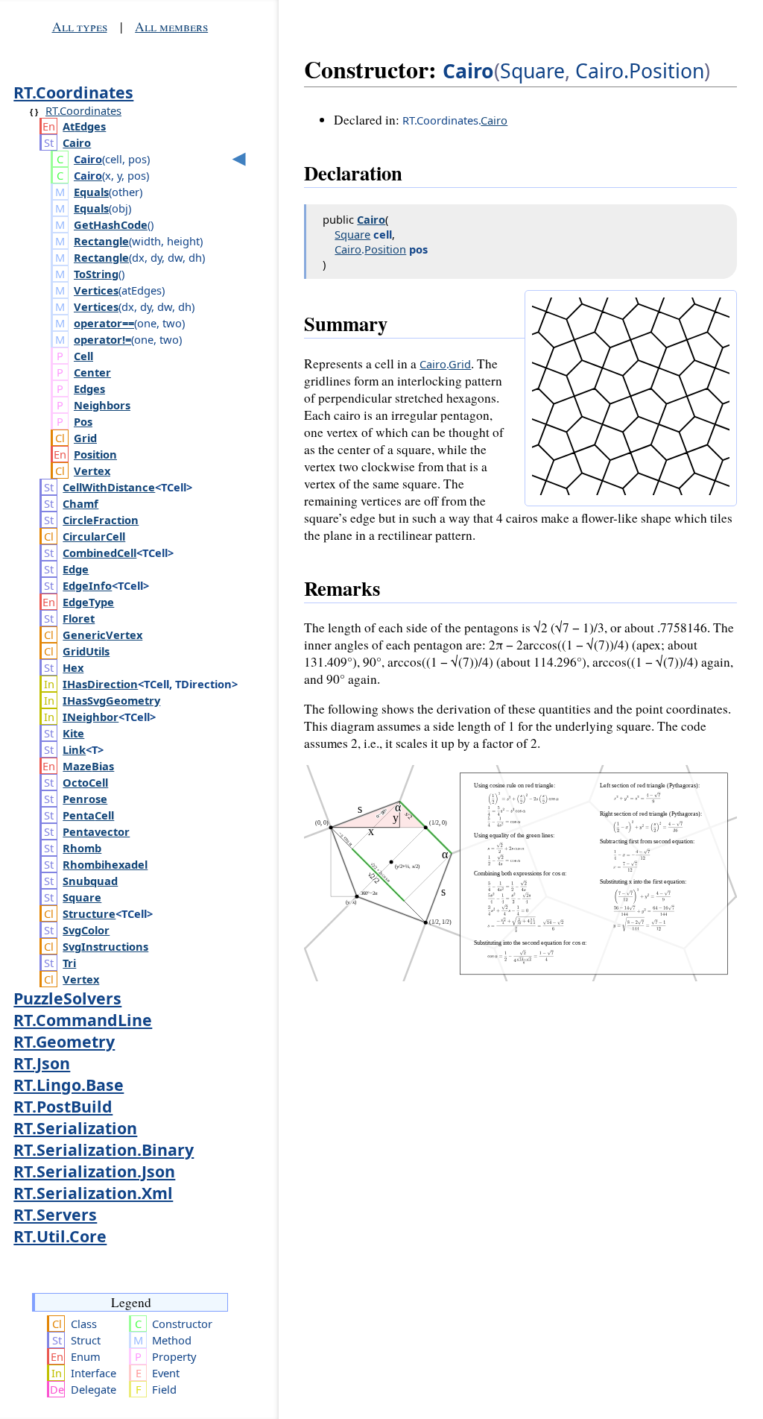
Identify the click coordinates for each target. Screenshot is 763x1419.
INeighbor (90, 716)
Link (74, 749)
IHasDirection (100, 683)
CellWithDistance (109, 486)
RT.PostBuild (63, 1106)
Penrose (85, 798)
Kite (73, 733)
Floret (79, 618)
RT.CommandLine (82, 1020)
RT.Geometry (64, 1041)
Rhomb (82, 847)
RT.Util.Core (60, 1236)
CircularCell (94, 536)
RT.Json (41, 1063)
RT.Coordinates (73, 92)
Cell (83, 355)
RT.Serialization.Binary (103, 1149)
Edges (89, 388)
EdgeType (88, 601)
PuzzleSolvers (67, 998)
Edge (76, 568)
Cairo (77, 142)
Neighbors (102, 404)
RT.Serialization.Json (94, 1171)
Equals (91, 191)
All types (79, 26)
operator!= (102, 339)
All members (171, 26)
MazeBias (88, 765)
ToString (96, 273)
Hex (73, 667)
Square (82, 897)
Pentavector (96, 831)
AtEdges (84, 126)
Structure (89, 913)
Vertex (92, 470)
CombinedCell (99, 552)
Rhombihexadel (105, 864)
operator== (104, 322)
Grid (85, 437)
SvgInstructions (105, 946)
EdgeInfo (87, 585)
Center (92, 372)
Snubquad (90, 880)
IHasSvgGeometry (111, 700)
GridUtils (86, 651)
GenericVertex (102, 634)
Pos (83, 421)
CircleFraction (101, 519)
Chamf (80, 503)
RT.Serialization (75, 1128)
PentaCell (88, 815)
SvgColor (86, 929)
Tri (69, 962)
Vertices (96, 290)
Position (95, 454)
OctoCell (85, 782)
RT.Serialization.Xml (93, 1193)
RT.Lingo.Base (68, 1084)
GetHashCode (111, 224)
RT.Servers (55, 1214)
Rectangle (101, 240)
